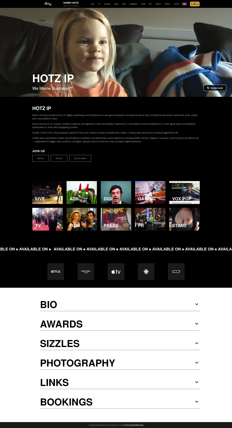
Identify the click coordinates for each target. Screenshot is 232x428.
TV (99, 4)
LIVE (92, 4)
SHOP (176, 4)
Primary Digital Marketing (133, 425)
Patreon (40, 158)
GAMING (133, 4)
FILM (143, 4)
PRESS (167, 4)
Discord (59, 158)
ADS (124, 4)
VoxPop (107, 4)
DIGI (116, 4)
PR (150, 4)
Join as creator (80, 158)
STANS (158, 4)
